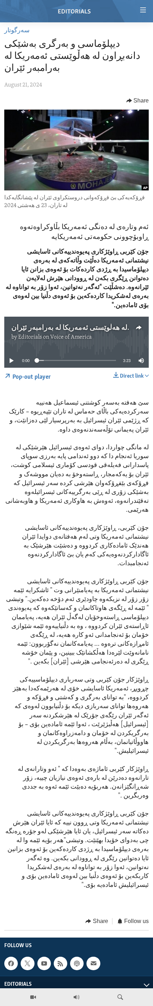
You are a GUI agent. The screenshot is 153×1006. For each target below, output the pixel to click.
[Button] (137, 100)
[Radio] (76, 997)
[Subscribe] (93, 963)
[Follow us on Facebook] (11, 963)
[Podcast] (77, 963)
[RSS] (60, 963)
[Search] (120, 997)
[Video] (33, 997)
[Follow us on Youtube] (44, 963)
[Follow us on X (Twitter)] (27, 963)
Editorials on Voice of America (55, 337)
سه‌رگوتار (17, 31)
